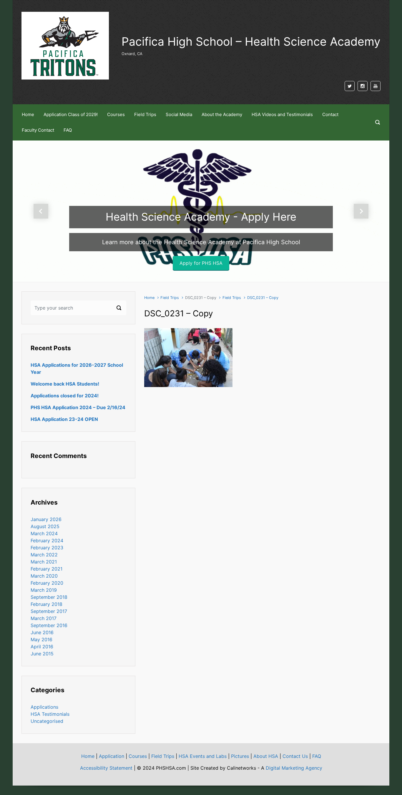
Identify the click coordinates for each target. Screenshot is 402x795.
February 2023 (47, 548)
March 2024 (44, 533)
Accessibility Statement (106, 768)
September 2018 (49, 597)
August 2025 (45, 526)
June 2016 (42, 632)
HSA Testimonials (50, 714)
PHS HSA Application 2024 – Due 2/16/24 (78, 407)
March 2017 (44, 618)
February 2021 (46, 569)
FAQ (316, 756)
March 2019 (44, 590)
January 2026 (46, 519)
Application (111, 756)
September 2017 (49, 611)
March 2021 (44, 562)
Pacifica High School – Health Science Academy (251, 41)
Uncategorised (47, 721)
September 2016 (49, 625)
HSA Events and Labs (203, 756)
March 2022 (44, 555)
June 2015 (42, 654)
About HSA (265, 756)
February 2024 (47, 540)
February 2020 (47, 583)
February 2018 (46, 604)
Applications (44, 707)
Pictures (240, 756)
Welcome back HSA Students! (65, 384)
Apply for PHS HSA (201, 263)
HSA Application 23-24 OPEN (64, 419)
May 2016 (41, 639)
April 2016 (42, 646)
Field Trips (169, 297)
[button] (41, 211)
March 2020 (44, 576)
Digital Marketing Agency (294, 768)
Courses (138, 756)
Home (149, 297)
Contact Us (295, 756)
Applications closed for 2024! (65, 396)
